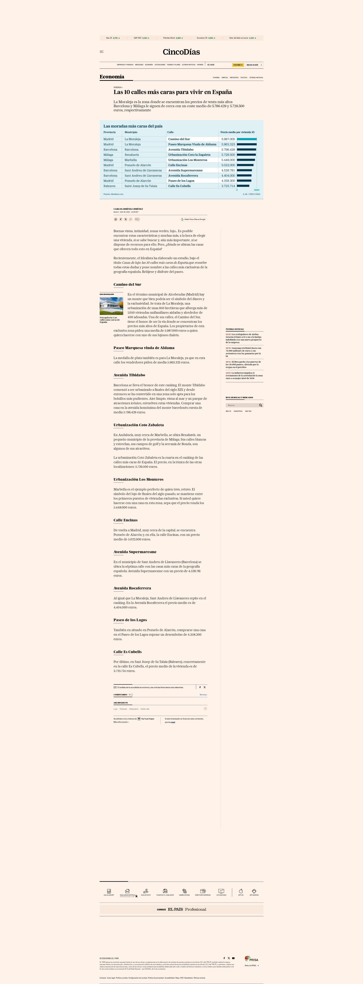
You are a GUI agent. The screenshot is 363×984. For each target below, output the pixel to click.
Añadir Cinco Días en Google (194, 219)
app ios (240, 895)
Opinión (200, 65)
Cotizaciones (160, 65)
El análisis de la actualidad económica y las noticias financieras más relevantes (150, 687)
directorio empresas (203, 895)
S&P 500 (137, 38)
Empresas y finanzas (125, 65)
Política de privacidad (156, 978)
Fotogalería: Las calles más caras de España (110, 320)
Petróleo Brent (169, 38)
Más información (121, 722)
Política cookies (122, 978)
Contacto (103, 978)
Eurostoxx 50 (202, 38)
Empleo (225, 78)
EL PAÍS (209, 64)
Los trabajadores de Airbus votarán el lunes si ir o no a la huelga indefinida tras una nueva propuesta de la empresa (243, 338)
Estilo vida (145, 709)
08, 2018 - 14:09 (129, 212)
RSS (181, 978)
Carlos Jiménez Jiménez (128, 209)
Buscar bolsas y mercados (239, 397)
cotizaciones (221, 895)
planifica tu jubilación (165, 895)
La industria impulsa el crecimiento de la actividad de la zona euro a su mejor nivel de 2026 (244, 376)
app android (254, 895)
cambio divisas (184, 895)
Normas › (203, 695)
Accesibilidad (170, 978)
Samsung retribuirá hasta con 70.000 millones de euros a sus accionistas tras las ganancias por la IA (243, 352)
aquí (173, 722)
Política (244, 78)
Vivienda (216, 78)
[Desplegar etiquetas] (205, 708)
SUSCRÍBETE (238, 65)
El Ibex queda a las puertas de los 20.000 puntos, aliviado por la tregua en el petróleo (243, 365)
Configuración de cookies (137, 978)
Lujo (115, 709)
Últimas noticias (188, 65)
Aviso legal (111, 978)
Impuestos (234, 78)
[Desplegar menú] (102, 52)
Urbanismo (134, 709)
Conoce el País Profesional (181, 909)
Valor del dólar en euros (238, 38)
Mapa (177, 978)
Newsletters (188, 978)
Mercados (139, 65)
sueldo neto (146, 895)
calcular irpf (109, 895)
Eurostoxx (238, 411)
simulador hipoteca (127, 895)
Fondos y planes (173, 65)
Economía (149, 65)
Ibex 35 (109, 38)
